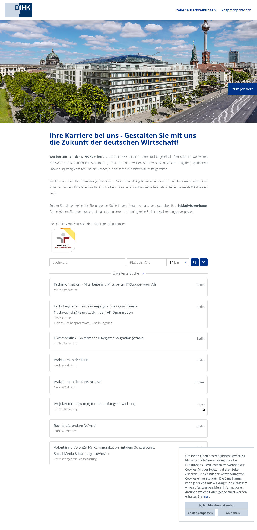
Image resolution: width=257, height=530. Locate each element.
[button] (128, 273)
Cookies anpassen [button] (200, 513)
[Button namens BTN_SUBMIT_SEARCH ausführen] (195, 262)
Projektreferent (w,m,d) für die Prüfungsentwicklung (95, 403)
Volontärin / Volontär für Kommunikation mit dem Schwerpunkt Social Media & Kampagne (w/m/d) (104, 450)
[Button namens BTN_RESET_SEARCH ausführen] (204, 262)
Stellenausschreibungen (195, 10)
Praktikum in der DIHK (71, 360)
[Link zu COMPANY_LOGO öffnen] (18, 10)
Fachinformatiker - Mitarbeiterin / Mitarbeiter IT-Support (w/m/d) (105, 284)
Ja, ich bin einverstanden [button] (216, 505)
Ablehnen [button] (233, 513)
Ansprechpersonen (236, 10)
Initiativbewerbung (192, 206)
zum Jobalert (242, 89)
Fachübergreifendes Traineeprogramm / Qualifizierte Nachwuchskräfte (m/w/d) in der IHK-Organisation (95, 309)
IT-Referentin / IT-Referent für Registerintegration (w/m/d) (99, 338)
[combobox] (178, 262)
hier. (206, 496)
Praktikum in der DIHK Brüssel (78, 381)
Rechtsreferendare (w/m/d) (75, 425)
